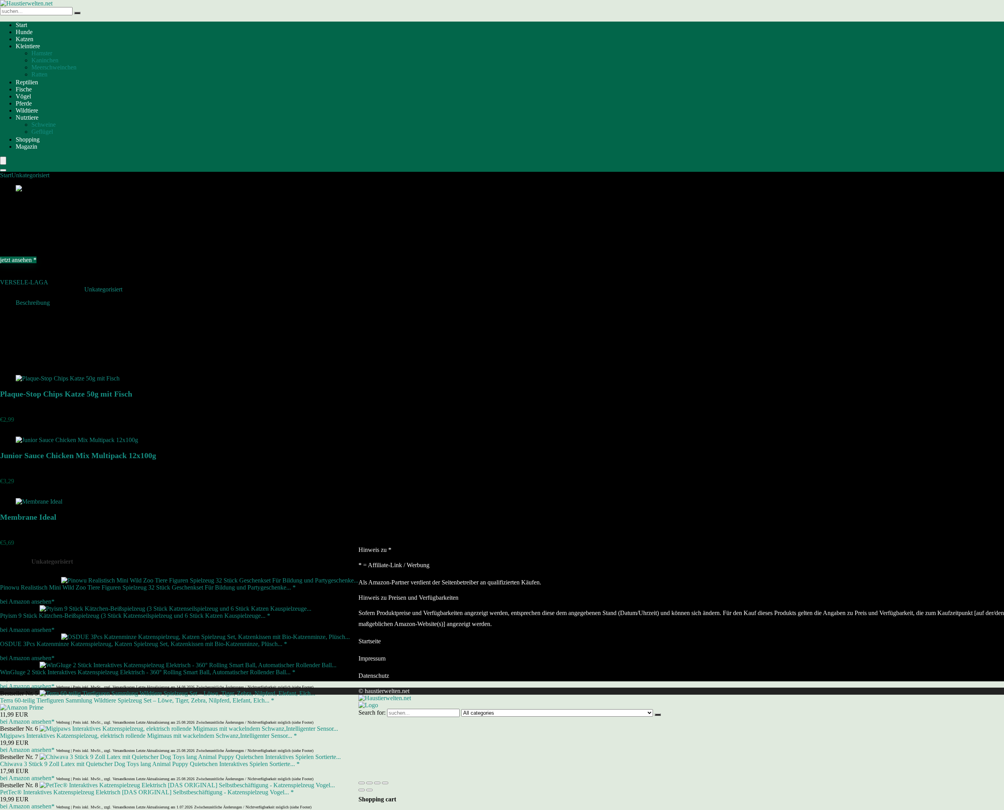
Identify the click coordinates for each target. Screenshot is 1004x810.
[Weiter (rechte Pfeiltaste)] (369, 790)
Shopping (28, 139)
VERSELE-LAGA (24, 282)
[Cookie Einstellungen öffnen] (417, 773)
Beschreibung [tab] (33, 302)
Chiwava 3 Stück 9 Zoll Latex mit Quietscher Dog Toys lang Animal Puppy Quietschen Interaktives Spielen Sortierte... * (150, 764)
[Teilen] (377, 783)
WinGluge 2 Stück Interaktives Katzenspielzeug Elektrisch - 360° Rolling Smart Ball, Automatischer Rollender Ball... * (147, 672)
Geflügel (42, 131)
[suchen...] (77, 13)
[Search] (3, 170)
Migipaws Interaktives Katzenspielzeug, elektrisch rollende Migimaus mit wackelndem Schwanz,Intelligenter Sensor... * (148, 735)
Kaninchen (44, 60)
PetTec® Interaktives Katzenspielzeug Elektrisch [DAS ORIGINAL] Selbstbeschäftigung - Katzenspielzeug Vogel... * (147, 792)
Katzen (24, 39)
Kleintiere (28, 46)
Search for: (372, 712)
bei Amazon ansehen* (27, 601)
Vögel (23, 96)
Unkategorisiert (30, 175)
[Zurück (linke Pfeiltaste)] (361, 790)
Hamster (41, 53)
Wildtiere (27, 110)
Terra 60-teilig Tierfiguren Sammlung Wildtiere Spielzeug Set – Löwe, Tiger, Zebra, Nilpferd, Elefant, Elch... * (137, 700)
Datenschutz (373, 675)
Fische (24, 89)
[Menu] (3, 161)
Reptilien (27, 82)
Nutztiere (27, 117)
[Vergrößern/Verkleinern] (361, 783)
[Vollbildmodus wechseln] (369, 783)
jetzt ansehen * (18, 260)
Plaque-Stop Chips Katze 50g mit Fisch (66, 394)
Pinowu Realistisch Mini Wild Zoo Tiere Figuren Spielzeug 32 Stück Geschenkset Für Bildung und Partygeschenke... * (148, 587)
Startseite (369, 641)
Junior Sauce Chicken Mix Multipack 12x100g (78, 455)
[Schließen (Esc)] (385, 783)
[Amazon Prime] (22, 707)
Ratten (39, 74)
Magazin (26, 146)
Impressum (372, 658)
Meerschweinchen (53, 67)
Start (21, 25)
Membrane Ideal (28, 517)
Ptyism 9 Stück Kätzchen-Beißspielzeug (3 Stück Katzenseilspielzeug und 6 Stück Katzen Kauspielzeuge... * (135, 615)
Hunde (24, 32)
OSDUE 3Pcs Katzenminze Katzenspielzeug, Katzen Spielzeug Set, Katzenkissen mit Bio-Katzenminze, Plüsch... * (143, 644)
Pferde (24, 103)
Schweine (43, 124)
